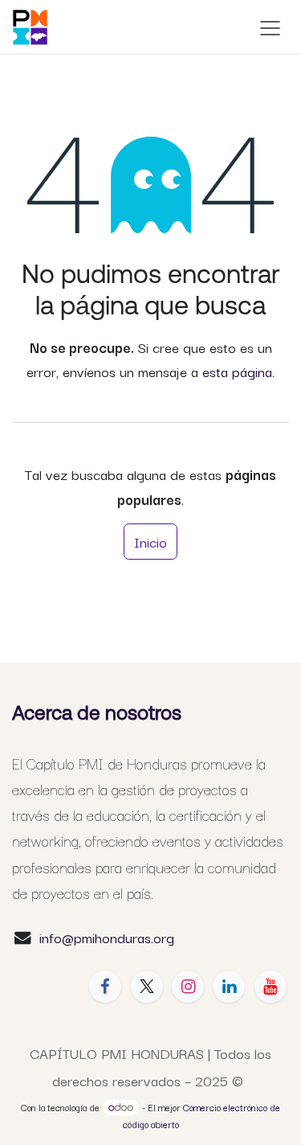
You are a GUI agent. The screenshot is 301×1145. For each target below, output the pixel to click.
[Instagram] (188, 987)
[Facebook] (105, 987)
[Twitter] (147, 987)
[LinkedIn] (229, 987)
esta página (237, 370)
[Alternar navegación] (270, 26)
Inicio (150, 541)
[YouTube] (270, 987)
